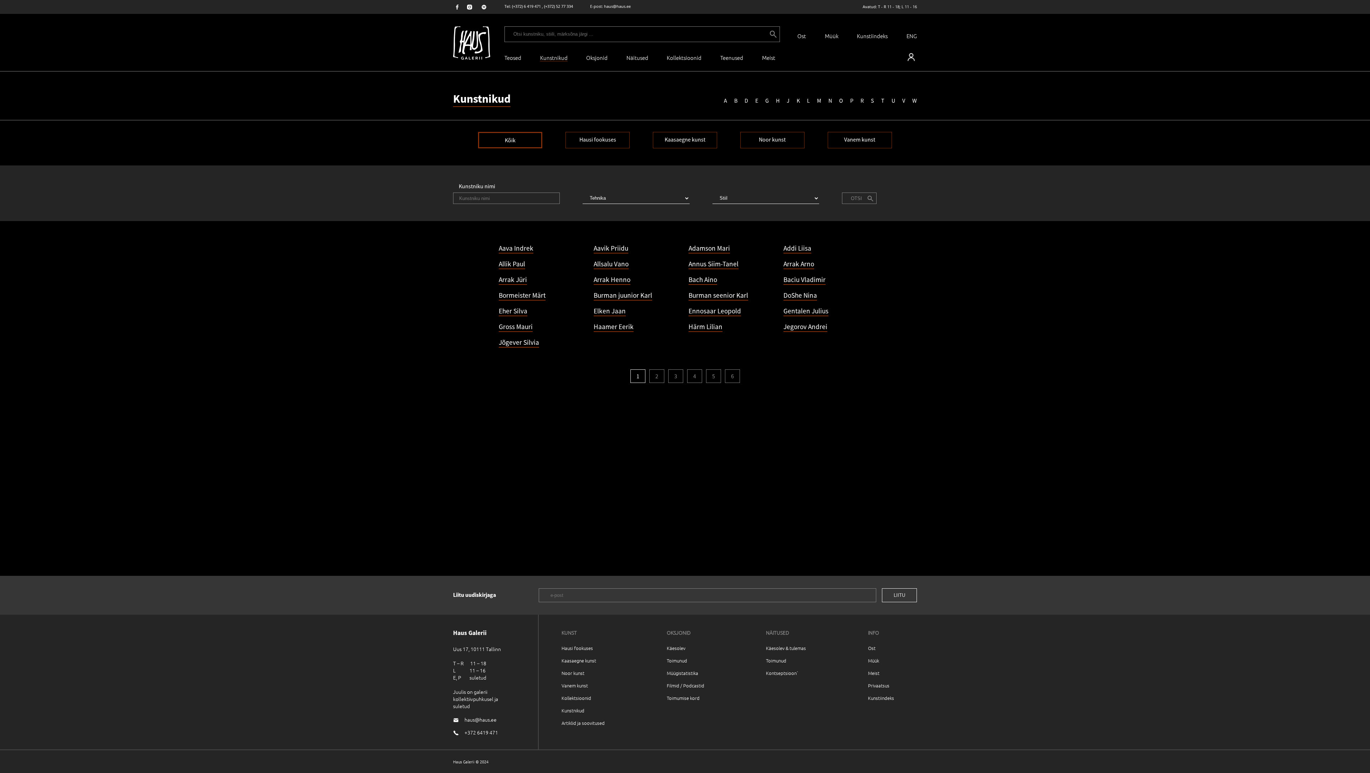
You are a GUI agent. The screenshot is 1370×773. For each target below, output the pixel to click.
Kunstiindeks (872, 36)
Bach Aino (703, 279)
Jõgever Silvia (519, 342)
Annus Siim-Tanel (714, 264)
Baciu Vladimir (804, 279)
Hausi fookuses (597, 139)
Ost (801, 36)
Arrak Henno (612, 279)
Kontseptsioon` (782, 673)
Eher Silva (513, 311)
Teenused (731, 57)
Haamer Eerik (614, 326)
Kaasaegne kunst (685, 139)
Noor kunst (772, 139)
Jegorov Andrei (805, 326)
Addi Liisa (797, 248)
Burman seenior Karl (718, 295)
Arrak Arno (798, 264)
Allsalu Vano (611, 264)
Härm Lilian (705, 326)
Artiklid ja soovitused (583, 723)
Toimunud (677, 660)
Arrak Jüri (513, 279)
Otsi (856, 198)
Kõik (510, 140)
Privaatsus (878, 685)
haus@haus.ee (617, 6)
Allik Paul (512, 264)
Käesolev (676, 648)
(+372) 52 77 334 (558, 6)
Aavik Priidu (611, 248)
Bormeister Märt (522, 295)
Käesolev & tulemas (786, 648)
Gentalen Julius (805, 311)
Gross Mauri (516, 326)
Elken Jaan (610, 311)
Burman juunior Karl (623, 295)
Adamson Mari (709, 248)
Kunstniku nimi (477, 186)
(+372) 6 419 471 (526, 6)
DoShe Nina (800, 295)
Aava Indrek (516, 248)
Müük (831, 36)
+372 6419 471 (481, 732)
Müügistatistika (682, 673)
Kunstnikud (573, 710)
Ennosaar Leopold (715, 311)
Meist (873, 673)
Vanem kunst (859, 139)
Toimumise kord (683, 698)
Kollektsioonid (684, 57)
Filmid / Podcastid (685, 685)
